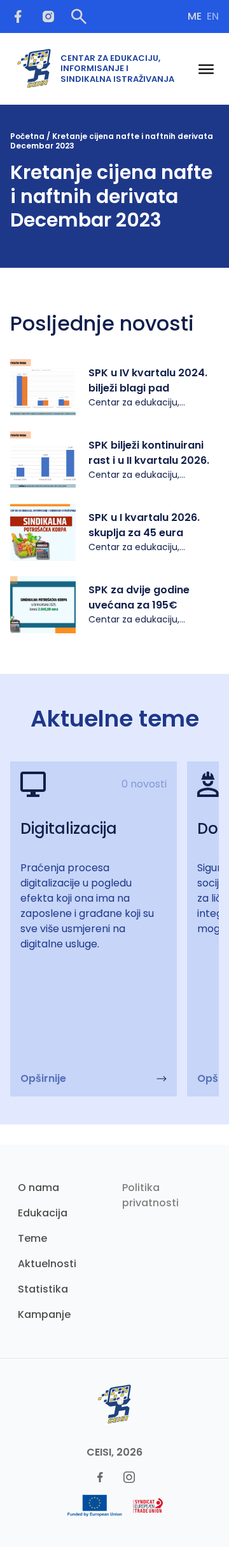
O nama (38, 1187)
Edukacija (42, 1213)
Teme (32, 1238)
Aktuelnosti (47, 1263)
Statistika (43, 1289)
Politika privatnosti (150, 1195)
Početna (27, 136)
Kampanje (44, 1314)
